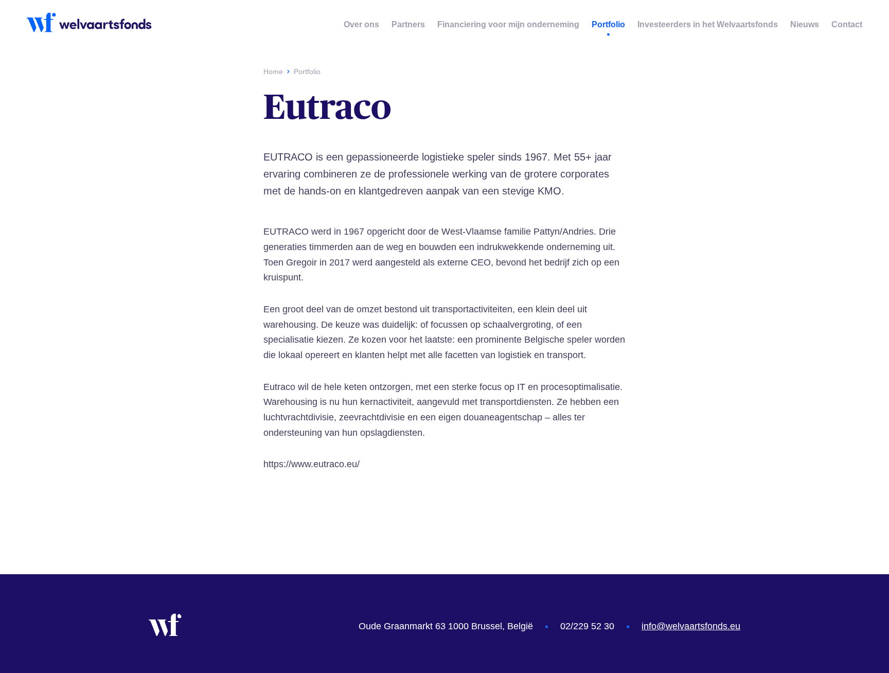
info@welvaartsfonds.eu (691, 626)
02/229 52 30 (587, 626)
